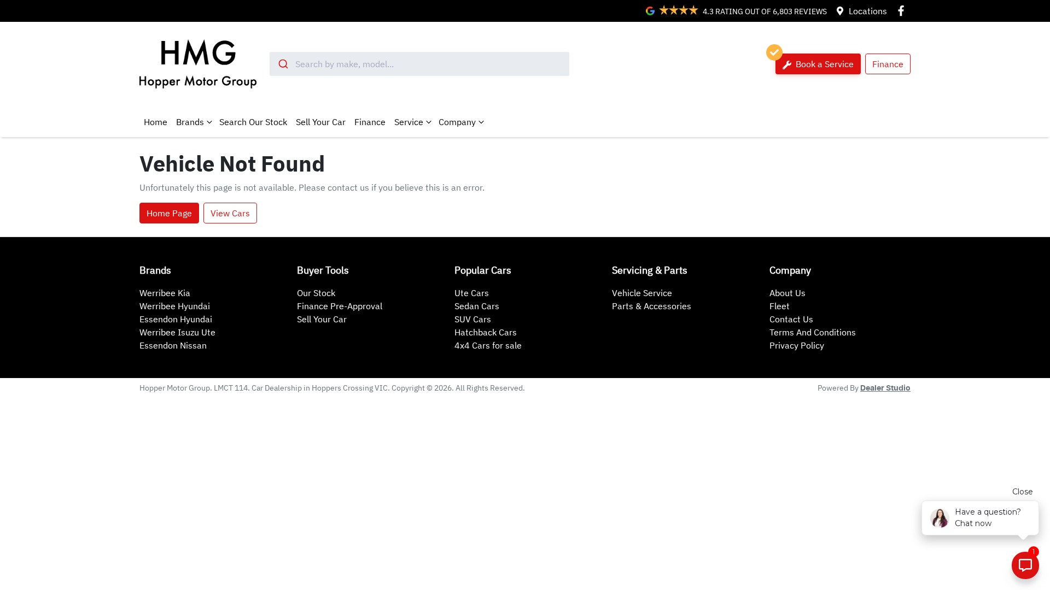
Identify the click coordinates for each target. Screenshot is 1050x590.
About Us (787, 292)
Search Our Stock (253, 121)
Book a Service (824, 63)
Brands (190, 121)
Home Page (169, 213)
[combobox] (419, 64)
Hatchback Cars (485, 332)
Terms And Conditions (812, 332)
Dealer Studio (885, 388)
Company (457, 121)
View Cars (230, 213)
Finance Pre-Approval (339, 305)
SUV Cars (472, 319)
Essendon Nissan (173, 345)
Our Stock (316, 292)
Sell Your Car (321, 121)
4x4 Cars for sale (488, 345)
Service (408, 121)
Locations (868, 10)
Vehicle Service (642, 292)
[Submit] (282, 64)
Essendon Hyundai (175, 319)
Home (155, 121)
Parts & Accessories (651, 305)
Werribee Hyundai (174, 305)
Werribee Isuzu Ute (177, 332)
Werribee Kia (164, 292)
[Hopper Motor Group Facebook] (903, 10)
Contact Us (791, 319)
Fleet (779, 305)
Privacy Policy (796, 345)
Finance (887, 63)
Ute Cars (471, 292)
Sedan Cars (476, 305)
